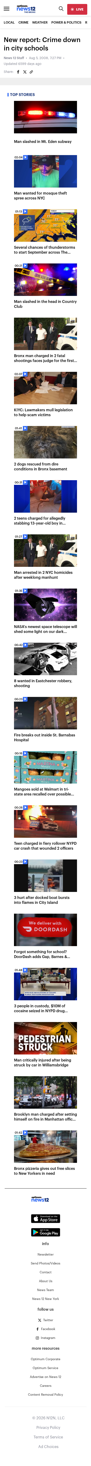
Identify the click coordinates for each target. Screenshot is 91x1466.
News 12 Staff (14, 58)
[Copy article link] (31, 72)
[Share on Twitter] (25, 72)
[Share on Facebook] (18, 72)
